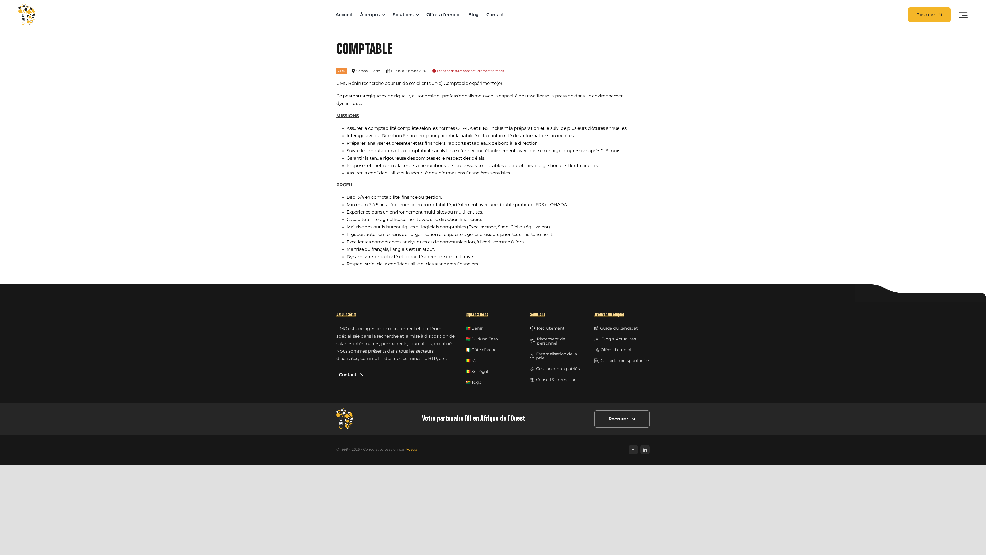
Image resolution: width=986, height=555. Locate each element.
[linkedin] (645, 449)
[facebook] (633, 449)
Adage (411, 449)
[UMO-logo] (27, 6)
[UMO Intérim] (345, 410)
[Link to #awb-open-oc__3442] (963, 15)
